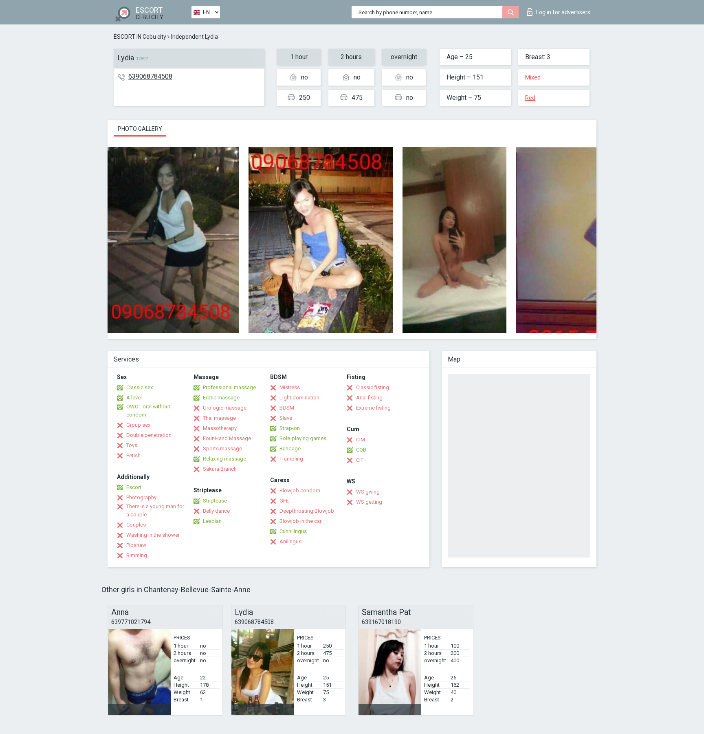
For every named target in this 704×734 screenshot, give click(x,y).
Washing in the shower (153, 535)
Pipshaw (136, 545)
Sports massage (222, 448)
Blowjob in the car (300, 521)
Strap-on (289, 428)
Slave (285, 418)
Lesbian (212, 521)
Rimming (136, 555)
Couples (136, 525)
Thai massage (219, 418)
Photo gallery (140, 129)
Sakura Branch (220, 469)
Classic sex (139, 387)
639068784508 (150, 76)
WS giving (368, 492)
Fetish (133, 455)
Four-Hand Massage (227, 438)
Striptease (215, 501)
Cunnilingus (293, 531)
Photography (141, 497)
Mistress (289, 387)
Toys (131, 445)
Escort (133, 487)
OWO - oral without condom (148, 410)
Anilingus (290, 541)
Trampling (291, 459)
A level (134, 398)
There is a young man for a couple (155, 510)
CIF (359, 460)
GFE (284, 501)
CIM (360, 439)
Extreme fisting (373, 408)
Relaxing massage (224, 459)
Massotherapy (220, 428)
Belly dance (216, 511)
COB (361, 450)
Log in (563, 12)
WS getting (369, 502)
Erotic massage (221, 398)
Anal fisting (369, 398)
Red (530, 97)
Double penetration (149, 435)
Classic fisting (372, 387)
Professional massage (229, 387)
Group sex (138, 425)
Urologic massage (224, 408)
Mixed (533, 77)
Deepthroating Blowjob (306, 511)
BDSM (286, 408)
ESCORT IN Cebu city (140, 36)
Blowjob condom (299, 490)
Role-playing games (302, 438)
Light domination (299, 398)
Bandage (290, 448)
